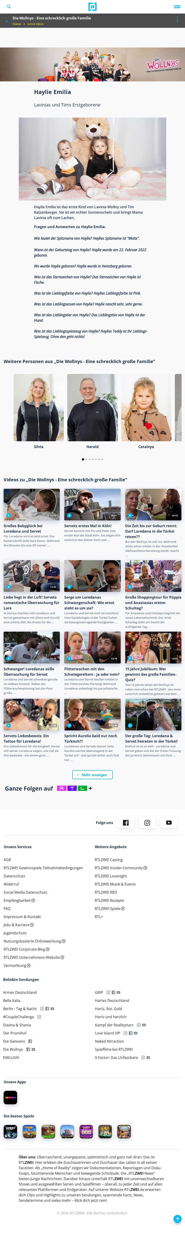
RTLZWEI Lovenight (111, 876)
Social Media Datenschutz (25, 892)
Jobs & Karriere (16, 925)
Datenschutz (14, 876)
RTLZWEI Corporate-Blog (24, 949)
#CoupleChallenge (18, 1017)
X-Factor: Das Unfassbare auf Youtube (148, 1058)
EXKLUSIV (11, 1057)
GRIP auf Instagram (108, 993)
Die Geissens (14, 1041)
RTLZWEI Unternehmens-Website (32, 957)
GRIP (99, 992)
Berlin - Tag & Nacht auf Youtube (52, 1009)
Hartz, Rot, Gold (108, 1008)
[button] (83, 459)
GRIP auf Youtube (118, 993)
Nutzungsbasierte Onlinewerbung (32, 941)
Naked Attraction (109, 1041)
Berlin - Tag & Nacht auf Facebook (47, 1009)
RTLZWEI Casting (109, 859)
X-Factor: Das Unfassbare (116, 1057)
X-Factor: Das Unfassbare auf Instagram (143, 1058)
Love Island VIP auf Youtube (135, 1033)
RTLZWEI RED (106, 892)
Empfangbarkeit (17, 900)
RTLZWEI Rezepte (109, 900)
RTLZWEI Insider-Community (119, 868)
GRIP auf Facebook (113, 993)
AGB (7, 859)
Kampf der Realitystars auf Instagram (138, 1025)
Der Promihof (14, 1033)
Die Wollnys (13, 1049)
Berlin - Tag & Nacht (20, 1008)
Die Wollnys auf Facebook (28, 1050)
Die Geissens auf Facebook (30, 1041)
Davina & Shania (17, 1025)
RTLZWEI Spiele (107, 908)
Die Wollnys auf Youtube (33, 1050)
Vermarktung (15, 965)
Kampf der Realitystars (114, 1025)
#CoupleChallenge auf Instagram (39, 1017)
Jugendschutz (15, 933)
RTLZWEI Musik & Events (115, 884)
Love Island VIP (107, 1033)
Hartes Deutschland (112, 1000)
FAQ (7, 908)
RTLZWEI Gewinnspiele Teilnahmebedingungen (43, 868)
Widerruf (11, 884)
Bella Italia (11, 1000)
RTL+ (99, 916)
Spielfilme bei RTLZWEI (114, 1049)
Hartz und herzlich (111, 1017)
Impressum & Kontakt (22, 916)
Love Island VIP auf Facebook (130, 1033)
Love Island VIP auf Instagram (125, 1033)
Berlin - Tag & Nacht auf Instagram (42, 1009)
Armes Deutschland (20, 992)
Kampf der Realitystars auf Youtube (143, 1025)
